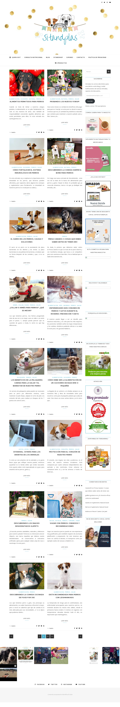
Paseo (27, 305)
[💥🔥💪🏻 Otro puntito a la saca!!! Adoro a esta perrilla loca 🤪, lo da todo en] (8, 672)
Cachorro (24, 99)
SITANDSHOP (58, 57)
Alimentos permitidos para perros (27, 102)
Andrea (87, 511)
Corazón (64, 449)
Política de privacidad (97, 57)
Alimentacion (14, 99)
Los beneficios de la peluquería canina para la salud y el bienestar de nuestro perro (27, 383)
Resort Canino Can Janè (99, 511)
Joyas (27, 449)
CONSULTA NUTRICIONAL (33, 57)
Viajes (78, 520)
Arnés (15, 305)
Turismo (72, 520)
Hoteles (58, 520)
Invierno (66, 305)
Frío (60, 305)
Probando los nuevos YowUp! (64, 102)
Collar (20, 305)
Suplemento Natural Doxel (100, 503)
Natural (32, 99)
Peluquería (21, 377)
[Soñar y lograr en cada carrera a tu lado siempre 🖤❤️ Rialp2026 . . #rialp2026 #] (8, 655)
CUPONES (69, 57)
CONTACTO (81, 57)
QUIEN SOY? (16, 57)
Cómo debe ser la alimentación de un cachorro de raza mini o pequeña (65, 383)
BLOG (48, 57)
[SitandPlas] (60, 30)
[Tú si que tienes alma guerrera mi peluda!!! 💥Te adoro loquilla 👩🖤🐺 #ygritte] (42, 655)
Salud (77, 99)
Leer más (26, 125)
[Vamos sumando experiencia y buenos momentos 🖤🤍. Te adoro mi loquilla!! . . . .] (110, 655)
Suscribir (90, 101)
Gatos (21, 449)
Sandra (13, 132)
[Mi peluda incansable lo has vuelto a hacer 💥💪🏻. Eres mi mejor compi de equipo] (59, 655)
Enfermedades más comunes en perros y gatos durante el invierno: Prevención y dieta (65, 311)
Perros (38, 99)
